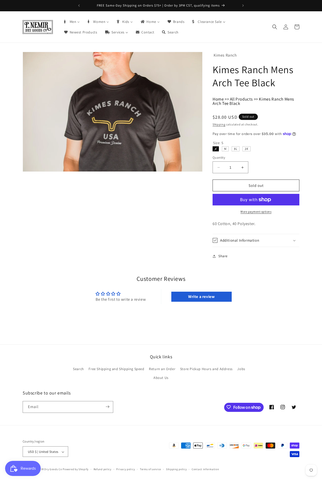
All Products (241, 99)
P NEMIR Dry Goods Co (47, 469)
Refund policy (102, 469)
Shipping (219, 124)
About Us (161, 378)
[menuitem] (72, 21)
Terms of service (150, 469)
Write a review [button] (201, 296)
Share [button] (223, 256)
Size (218, 143)
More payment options (255, 211)
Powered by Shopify (76, 469)
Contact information (205, 469)
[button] (274, 26)
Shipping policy (176, 469)
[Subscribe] (107, 407)
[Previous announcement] (79, 5)
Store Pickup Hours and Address (206, 369)
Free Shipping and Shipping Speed (116, 369)
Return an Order (162, 369)
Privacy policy (125, 469)
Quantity (219, 157)
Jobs (241, 369)
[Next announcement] (243, 5)
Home (218, 99)
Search (78, 369)
